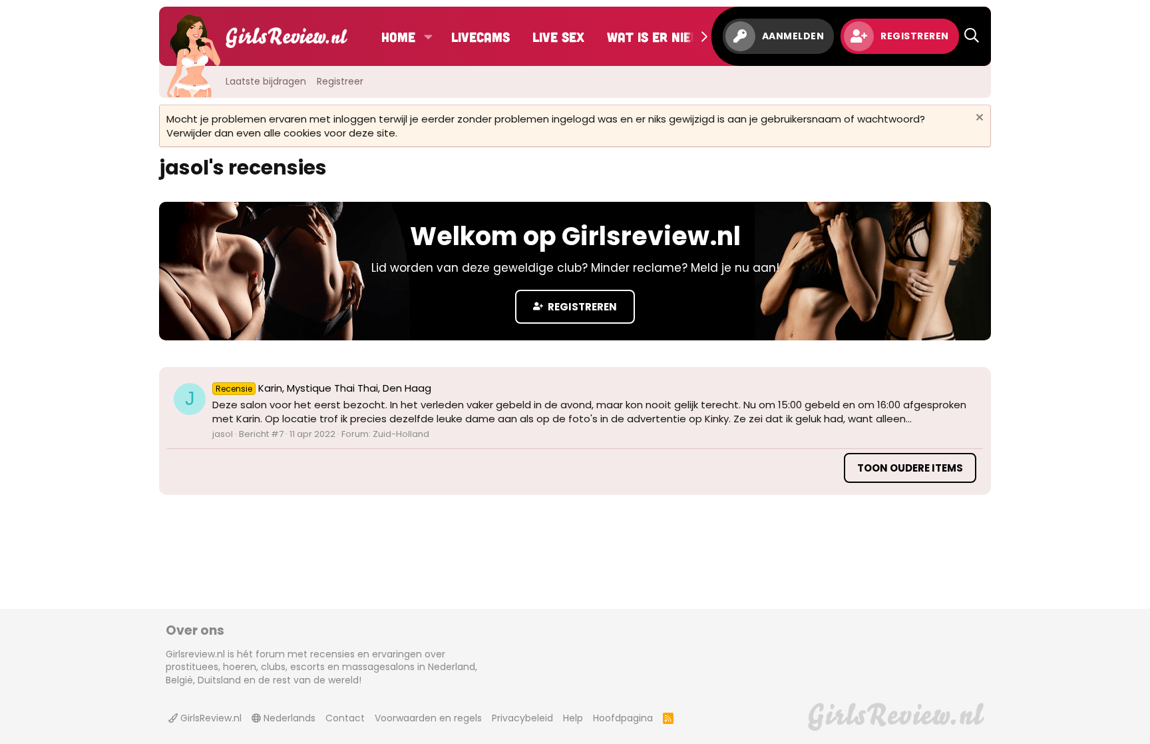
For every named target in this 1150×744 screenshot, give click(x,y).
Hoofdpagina (623, 718)
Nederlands (288, 718)
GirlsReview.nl (210, 718)
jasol (222, 434)
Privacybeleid (522, 718)
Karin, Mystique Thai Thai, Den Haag (323, 388)
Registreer (340, 81)
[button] (428, 36)
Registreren (581, 307)
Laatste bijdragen (266, 81)
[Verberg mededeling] (978, 119)
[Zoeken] (971, 36)
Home (398, 37)
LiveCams (480, 37)
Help (573, 718)
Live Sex (558, 37)
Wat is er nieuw (658, 37)
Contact (345, 718)
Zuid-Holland (401, 434)
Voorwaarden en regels (428, 718)
